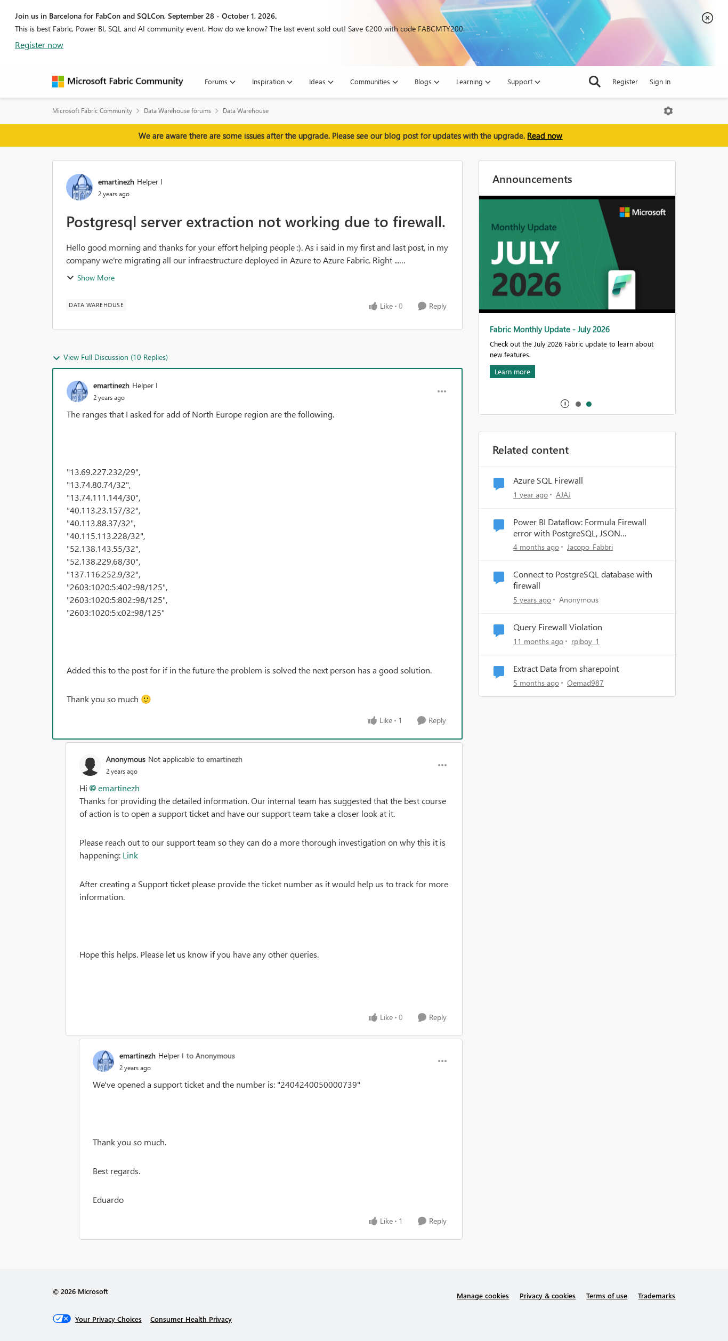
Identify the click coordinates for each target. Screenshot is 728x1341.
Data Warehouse (246, 111)
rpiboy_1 (585, 641)
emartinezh (116, 181)
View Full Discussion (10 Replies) (115, 357)
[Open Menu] (668, 110)
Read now (544, 135)
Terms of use (606, 1295)
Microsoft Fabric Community (92, 111)
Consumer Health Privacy (191, 1318)
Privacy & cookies (548, 1295)
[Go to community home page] (117, 81)
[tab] (577, 403)
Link (130, 855)
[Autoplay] (564, 403)
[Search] (594, 81)
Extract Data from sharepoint (566, 668)
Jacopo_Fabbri (590, 547)
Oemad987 (585, 683)
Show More (96, 277)
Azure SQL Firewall (548, 480)
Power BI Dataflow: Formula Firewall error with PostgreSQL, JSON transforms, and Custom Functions (579, 528)
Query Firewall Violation (557, 627)
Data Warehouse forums (177, 111)
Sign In (660, 81)
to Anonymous (211, 1055)
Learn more (512, 371)
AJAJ (563, 494)
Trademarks (656, 1295)
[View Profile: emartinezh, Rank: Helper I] (79, 187)
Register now (39, 44)
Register (625, 81)
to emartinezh (219, 759)
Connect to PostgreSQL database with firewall (582, 580)
